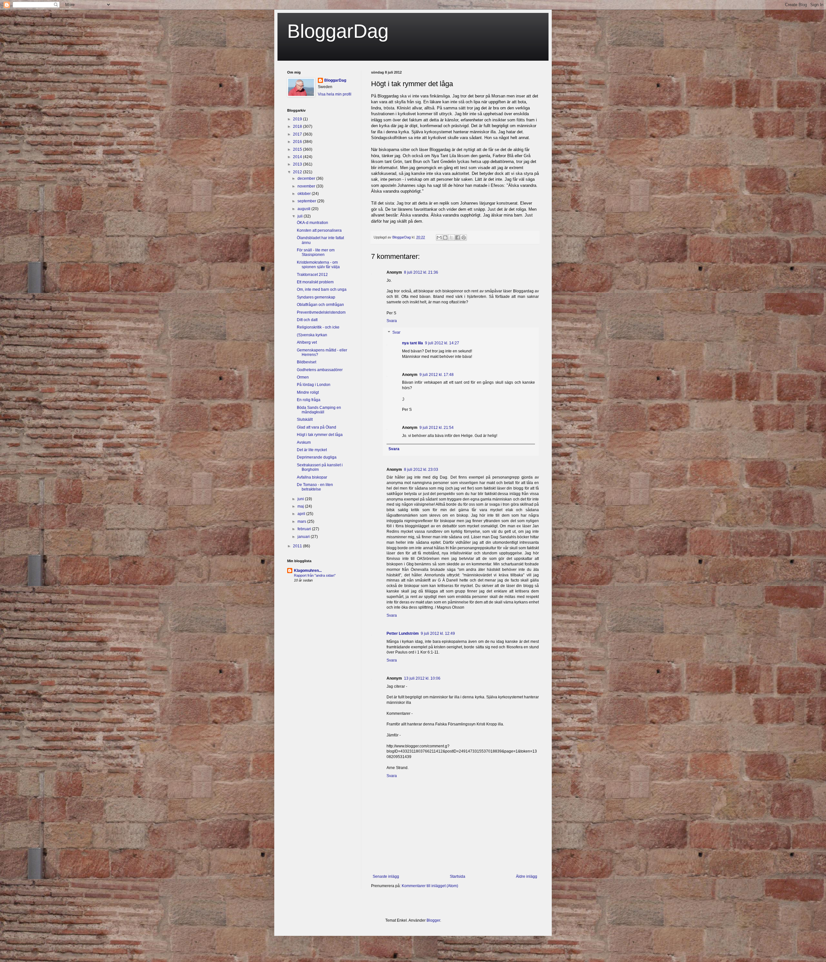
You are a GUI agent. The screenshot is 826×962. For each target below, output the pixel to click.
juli (300, 216)
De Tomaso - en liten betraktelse (315, 486)
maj (301, 506)
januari (304, 536)
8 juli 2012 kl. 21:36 (421, 272)
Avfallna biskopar (312, 477)
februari (304, 529)
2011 (298, 546)
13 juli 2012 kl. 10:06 (422, 678)
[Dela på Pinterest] (463, 237)
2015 (298, 149)
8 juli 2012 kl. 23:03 (421, 469)
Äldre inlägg (526, 876)
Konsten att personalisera (319, 230)
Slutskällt (305, 419)
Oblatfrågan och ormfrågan (320, 304)
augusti (304, 209)
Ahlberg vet (307, 342)
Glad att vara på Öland (316, 427)
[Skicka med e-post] (439, 237)
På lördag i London (313, 384)
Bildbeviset (306, 362)
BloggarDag (337, 31)
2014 (298, 157)
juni (301, 499)
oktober (304, 193)
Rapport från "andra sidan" (315, 575)
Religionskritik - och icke (318, 327)
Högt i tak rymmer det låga (320, 434)
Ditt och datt (307, 320)
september (307, 201)
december (306, 178)
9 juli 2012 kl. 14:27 (442, 343)
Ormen (303, 377)
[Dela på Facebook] (457, 237)
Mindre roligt (308, 392)
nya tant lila (412, 343)
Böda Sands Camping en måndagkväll (319, 409)
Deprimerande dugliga (317, 457)
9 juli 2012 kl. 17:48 (436, 374)
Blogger (433, 920)
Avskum (304, 442)
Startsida (457, 876)
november (306, 186)
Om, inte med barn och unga (322, 289)
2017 (298, 134)
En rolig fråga (308, 400)
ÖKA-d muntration (312, 222)
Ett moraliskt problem (315, 282)
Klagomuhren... (308, 570)
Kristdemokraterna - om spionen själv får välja (318, 264)
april (301, 513)
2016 (298, 141)
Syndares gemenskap (316, 297)
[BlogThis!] (445, 237)
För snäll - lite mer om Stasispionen (316, 252)
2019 (298, 119)
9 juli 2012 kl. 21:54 (436, 427)
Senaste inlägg (386, 876)
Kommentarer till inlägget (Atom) (430, 886)
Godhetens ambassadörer (320, 370)
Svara (392, 321)
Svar (396, 332)
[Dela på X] (451, 237)
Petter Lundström (403, 633)
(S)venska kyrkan (312, 335)
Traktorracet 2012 (312, 274)
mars (302, 521)
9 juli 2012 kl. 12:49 (438, 633)
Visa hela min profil (334, 94)
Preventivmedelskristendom (321, 312)
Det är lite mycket (312, 450)
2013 (298, 164)
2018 (298, 126)
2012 (298, 172)
